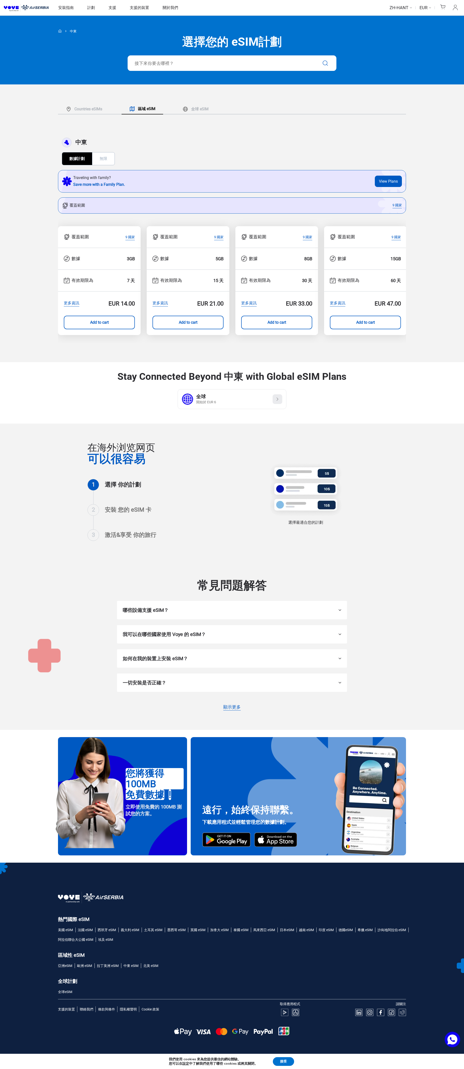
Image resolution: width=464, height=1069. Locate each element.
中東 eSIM (130, 966)
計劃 (91, 7)
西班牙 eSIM (107, 930)
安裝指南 (66, 7)
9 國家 (397, 205)
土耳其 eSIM (153, 930)
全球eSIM (65, 992)
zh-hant (399, 7)
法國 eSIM (85, 930)
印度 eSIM (326, 930)
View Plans (388, 181)
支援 (112, 7)
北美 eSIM (150, 966)
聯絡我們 (86, 1009)
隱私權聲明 (128, 1009)
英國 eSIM (197, 930)
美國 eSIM (65, 930)
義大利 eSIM (130, 930)
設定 (185, 1064)
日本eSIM (287, 930)
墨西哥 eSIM (176, 930)
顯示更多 (232, 707)
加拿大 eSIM (219, 930)
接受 (283, 1061)
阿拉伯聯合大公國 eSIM (75, 940)
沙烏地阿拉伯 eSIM (391, 930)
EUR (424, 7)
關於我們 (170, 7)
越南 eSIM (306, 930)
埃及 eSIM (105, 940)
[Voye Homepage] (26, 8)
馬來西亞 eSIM (264, 930)
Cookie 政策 (150, 1009)
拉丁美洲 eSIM (108, 966)
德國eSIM (346, 930)
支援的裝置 (139, 7)
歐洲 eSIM (84, 966)
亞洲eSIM (65, 966)
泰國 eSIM (240, 930)
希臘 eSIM (365, 930)
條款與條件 (106, 1009)
